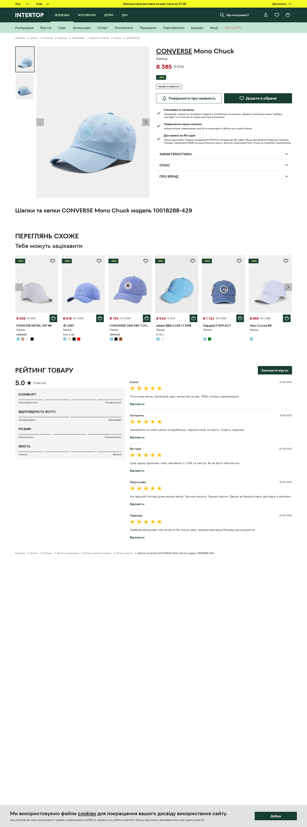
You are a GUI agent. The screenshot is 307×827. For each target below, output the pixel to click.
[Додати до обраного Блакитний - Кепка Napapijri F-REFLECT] (239, 261)
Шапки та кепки (99, 38)
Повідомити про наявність (192, 98)
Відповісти (137, 404)
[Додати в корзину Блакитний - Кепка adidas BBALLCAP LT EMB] (193, 318)
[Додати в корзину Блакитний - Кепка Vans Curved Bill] (287, 318)
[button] (40, 122)
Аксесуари (78, 38)
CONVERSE (133, 38)
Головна (20, 38)
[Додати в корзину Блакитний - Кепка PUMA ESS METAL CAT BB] (53, 318)
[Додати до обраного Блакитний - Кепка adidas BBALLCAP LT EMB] (192, 261)
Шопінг (34, 38)
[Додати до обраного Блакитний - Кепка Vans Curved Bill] (286, 261)
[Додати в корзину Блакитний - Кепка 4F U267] (100, 318)
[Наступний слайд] (146, 122)
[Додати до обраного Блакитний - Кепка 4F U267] (99, 261)
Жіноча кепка (124, 553)
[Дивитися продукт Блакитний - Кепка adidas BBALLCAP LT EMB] (176, 284)
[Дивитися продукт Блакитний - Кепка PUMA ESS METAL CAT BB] (36, 284)
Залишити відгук (275, 370)
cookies (87, 813)
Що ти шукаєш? (237, 15)
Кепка (117, 38)
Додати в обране (261, 98)
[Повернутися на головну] (29, 15)
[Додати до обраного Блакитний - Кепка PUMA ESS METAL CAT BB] (52, 261)
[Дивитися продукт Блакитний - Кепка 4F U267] (83, 284)
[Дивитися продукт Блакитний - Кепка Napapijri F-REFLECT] (223, 284)
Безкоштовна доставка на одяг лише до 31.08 (154, 3)
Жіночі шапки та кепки (97, 553)
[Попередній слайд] (40, 122)
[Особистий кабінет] (266, 15)
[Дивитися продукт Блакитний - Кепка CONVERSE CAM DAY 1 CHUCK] (130, 284)
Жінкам (62, 38)
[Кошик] (288, 15)
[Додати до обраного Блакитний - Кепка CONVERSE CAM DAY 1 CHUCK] (146, 261)
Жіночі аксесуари (68, 553)
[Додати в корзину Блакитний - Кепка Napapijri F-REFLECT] (240, 318)
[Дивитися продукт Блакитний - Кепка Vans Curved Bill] (270, 284)
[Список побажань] (277, 15)
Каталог (48, 38)
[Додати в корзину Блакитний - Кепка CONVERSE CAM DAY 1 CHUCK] (146, 318)
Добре (275, 816)
